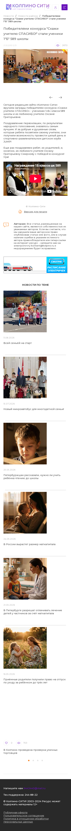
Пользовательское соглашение (23, 815)
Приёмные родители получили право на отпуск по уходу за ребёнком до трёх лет (34, 681)
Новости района (28, 16)
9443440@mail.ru (34, 788)
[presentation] (51, 97)
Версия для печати (35, 211)
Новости (8, 16)
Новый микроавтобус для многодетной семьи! (33, 409)
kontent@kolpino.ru (42, 245)
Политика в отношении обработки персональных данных (26, 820)
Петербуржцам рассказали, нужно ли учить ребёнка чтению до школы (31, 477)
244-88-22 (31, 794)
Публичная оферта (15, 812)
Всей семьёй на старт (17, 343)
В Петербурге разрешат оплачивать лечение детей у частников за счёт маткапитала (32, 612)
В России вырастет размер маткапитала (29, 544)
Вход (55, 7)
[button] (28, 760)
